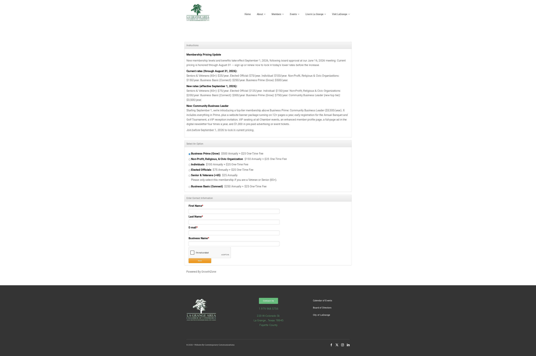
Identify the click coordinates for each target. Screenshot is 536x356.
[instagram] (342, 345)
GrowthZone (208, 271)
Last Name (195, 216)
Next (200, 261)
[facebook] (331, 345)
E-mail (192, 227)
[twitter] (337, 345)
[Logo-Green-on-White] (197, 5)
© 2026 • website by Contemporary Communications (210, 344)
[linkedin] (348, 345)
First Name (195, 205)
